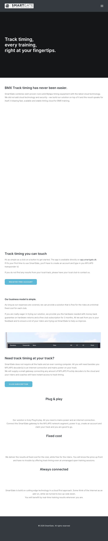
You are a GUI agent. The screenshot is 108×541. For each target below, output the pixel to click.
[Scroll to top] (103, 536)
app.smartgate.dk (88, 259)
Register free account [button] (21, 282)
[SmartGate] (19, 6)
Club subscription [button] (18, 384)
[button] (102, 6)
